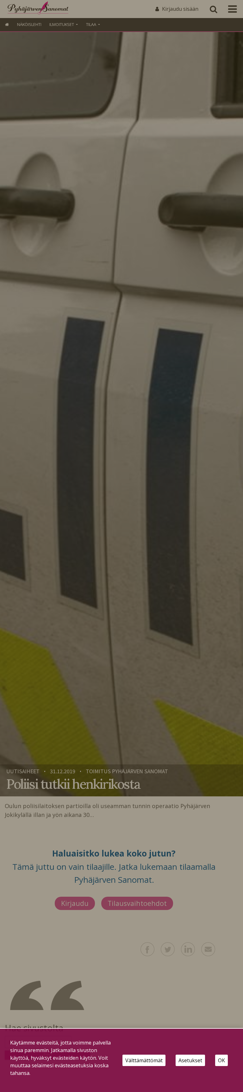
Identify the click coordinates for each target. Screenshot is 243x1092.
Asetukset (190, 1060)
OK (221, 1060)
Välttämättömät (144, 1060)
